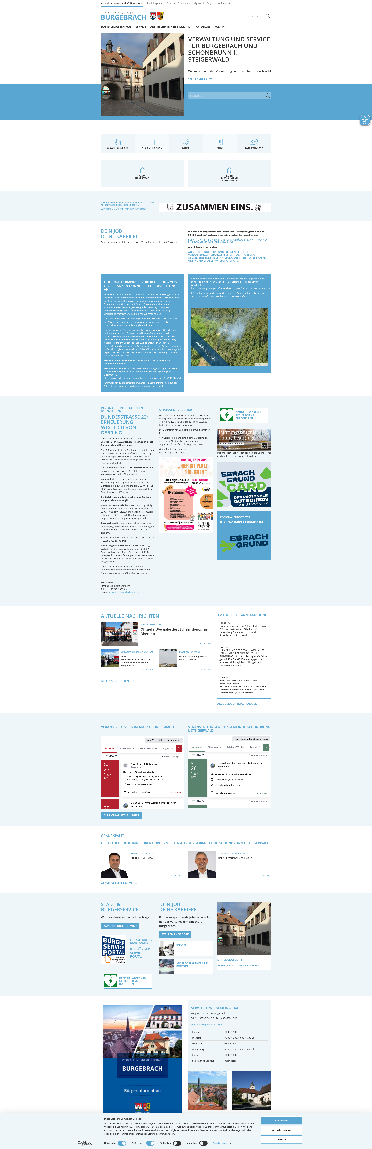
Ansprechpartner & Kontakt (171, 27)
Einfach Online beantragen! (141, 941)
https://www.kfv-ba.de (153, 386)
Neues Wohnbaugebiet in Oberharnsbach (193, 658)
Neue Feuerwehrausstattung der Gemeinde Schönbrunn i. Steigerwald (136, 661)
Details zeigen (220, 1143)
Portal (136, 956)
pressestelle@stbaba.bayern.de (123, 592)
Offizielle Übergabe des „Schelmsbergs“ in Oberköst (174, 631)
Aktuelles (203, 27)
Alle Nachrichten (115, 681)
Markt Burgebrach (155, 3)
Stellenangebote (175, 934)
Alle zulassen (281, 1120)
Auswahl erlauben (281, 1130)
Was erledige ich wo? (116, 27)
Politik (219, 27)
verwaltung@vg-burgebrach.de (206, 1024)
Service (141, 27)
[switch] (150, 1143)
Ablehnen (281, 1139)
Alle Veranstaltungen (121, 815)
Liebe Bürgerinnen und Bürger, (235, 858)
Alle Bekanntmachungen (237, 704)
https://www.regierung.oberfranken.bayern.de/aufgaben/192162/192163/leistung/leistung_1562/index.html (158, 377)
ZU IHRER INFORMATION (144, 858)
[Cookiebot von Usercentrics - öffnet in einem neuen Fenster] (85, 1143)
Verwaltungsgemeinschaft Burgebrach (122, 3)
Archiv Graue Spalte (117, 883)
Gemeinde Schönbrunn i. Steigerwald (185, 3)
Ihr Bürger (140, 949)
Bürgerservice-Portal (217, 3)
